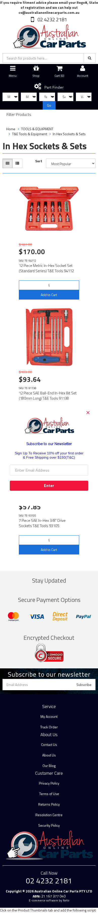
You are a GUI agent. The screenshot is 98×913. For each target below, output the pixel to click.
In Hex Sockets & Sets (69, 133)
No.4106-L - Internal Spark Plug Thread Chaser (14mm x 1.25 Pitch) (43, 892)
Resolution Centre (49, 814)
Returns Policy (49, 804)
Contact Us (49, 744)
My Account (49, 716)
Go (49, 105)
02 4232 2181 (51, 19)
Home (10, 128)
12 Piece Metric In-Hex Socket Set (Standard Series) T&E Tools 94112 (46, 268)
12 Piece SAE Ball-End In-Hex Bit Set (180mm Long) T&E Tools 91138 (48, 395)
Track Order (49, 727)
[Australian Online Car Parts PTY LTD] (49, 35)
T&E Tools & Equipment (29, 133)
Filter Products (19, 114)
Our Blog (49, 765)
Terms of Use (49, 793)
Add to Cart (49, 294)
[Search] (89, 58)
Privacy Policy (49, 783)
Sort (38, 161)
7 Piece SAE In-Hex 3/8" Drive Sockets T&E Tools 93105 (42, 523)
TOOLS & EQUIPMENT (37, 128)
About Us (49, 755)
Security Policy (49, 825)
